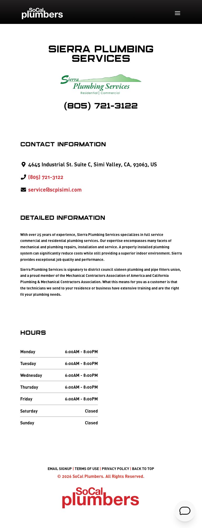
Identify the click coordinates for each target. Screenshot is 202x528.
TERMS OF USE (87, 468)
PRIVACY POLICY (115, 468)
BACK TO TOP (143, 468)
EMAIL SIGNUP (60, 468)
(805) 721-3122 (101, 106)
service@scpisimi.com (55, 189)
